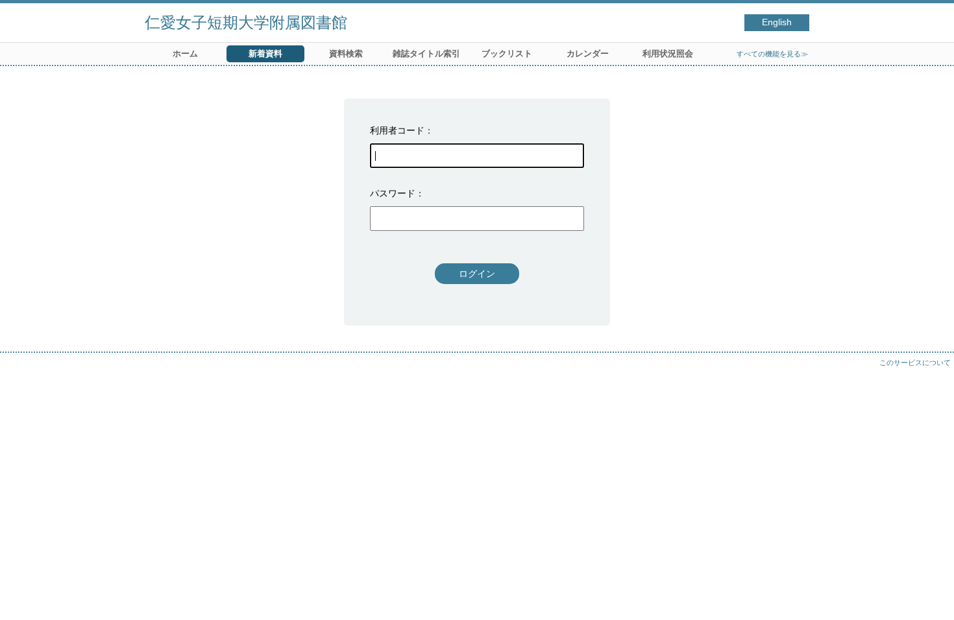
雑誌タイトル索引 (426, 53)
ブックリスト (507, 53)
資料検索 (346, 53)
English (777, 22)
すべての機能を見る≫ (772, 54)
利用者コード (397, 130)
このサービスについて (915, 362)
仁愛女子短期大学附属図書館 (246, 22)
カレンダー (588, 53)
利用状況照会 (667, 53)
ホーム (185, 53)
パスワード (392, 193)
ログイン (477, 273)
